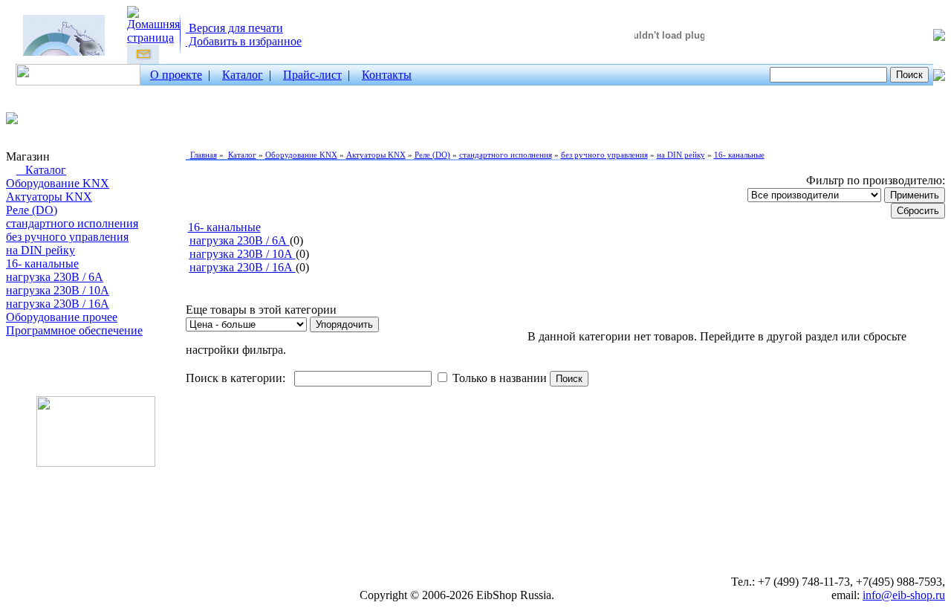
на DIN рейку (40, 250)
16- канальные (42, 263)
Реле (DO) (31, 210)
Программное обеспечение (74, 330)
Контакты (387, 74)
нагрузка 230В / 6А (54, 277)
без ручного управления (67, 236)
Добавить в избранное (244, 41)
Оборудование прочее (61, 317)
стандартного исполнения (72, 223)
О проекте (176, 74)
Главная (203, 154)
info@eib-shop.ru (904, 595)
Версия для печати (234, 28)
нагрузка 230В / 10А (57, 290)
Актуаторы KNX (49, 196)
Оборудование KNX (57, 183)
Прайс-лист (312, 74)
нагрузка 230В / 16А (57, 303)
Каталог (242, 74)
